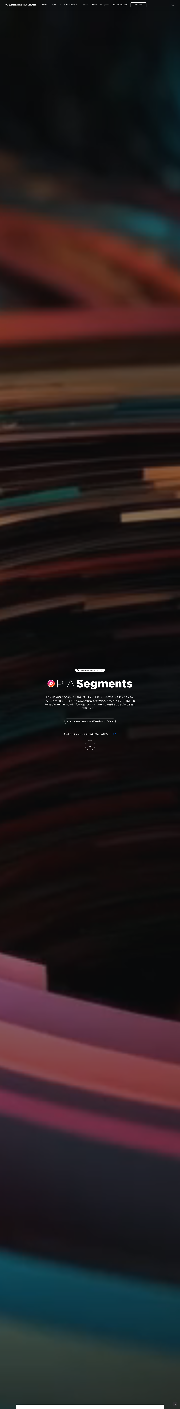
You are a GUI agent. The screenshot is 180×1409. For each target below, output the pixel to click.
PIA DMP (44, 5)
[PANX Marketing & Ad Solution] (20, 4)
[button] (174, 5)
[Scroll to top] (175, 1403)
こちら (113, 734)
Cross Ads (85, 5)
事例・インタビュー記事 (120, 5)
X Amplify (54, 5)
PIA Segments (104, 5)
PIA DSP (94, 5)
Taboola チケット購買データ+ (69, 5)
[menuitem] (44, 5)
